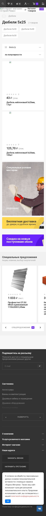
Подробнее (12, 208)
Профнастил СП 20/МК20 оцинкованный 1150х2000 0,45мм (18, 304)
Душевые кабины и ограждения (17, 398)
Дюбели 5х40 (27, 29)
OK (8, 501)
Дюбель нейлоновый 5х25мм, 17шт (20, 103)
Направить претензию (15, 467)
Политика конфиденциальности (17, 507)
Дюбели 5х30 (10, 29)
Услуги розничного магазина (16, 439)
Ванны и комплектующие (14, 394)
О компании (7, 434)
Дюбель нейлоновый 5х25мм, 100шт (20, 154)
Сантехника (7, 384)
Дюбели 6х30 (10, 35)
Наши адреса (8, 450)
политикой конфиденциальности (25, 496)
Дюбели (12, 16)
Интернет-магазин (11, 445)
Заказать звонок (15, 458)
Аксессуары (8, 389)
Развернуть (23, 417)
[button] (5, 327)
